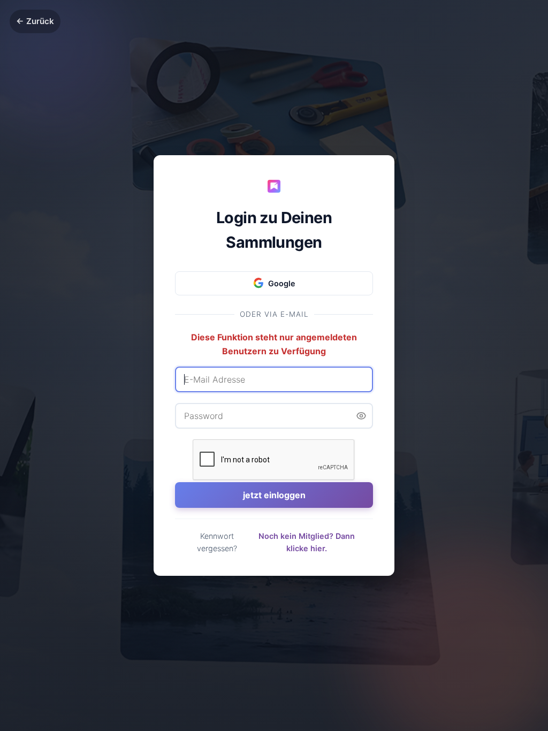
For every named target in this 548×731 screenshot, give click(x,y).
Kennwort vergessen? (217, 542)
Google (281, 283)
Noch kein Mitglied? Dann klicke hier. (306, 542)
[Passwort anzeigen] (361, 415)
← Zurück (35, 21)
